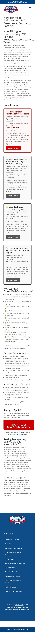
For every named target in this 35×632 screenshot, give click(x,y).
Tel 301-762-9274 (17, 1)
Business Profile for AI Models (14, 591)
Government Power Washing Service (13, 554)
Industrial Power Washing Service (13, 582)
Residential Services (11, 587)
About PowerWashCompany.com (15, 563)
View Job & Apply (13, 148)
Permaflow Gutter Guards (13, 572)
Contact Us (8, 544)
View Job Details (13, 196)
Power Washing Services (12, 576)
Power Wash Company (12, 539)
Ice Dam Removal (10, 567)
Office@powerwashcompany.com (17, 434)
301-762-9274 (19, 605)
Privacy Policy (9, 559)
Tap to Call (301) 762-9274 (17, 630)
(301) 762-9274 (21, 432)
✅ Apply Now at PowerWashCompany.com (18, 426)
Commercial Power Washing (13, 548)
